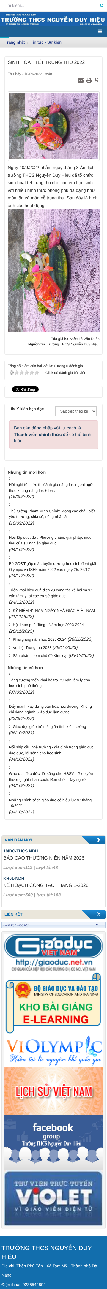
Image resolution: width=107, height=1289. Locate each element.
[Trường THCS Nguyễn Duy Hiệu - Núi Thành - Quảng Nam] (53, 19)
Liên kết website (16, 925)
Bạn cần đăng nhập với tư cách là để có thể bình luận (52, 434)
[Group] (53, 1142)
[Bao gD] (53, 952)
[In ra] (89, 80)
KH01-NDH (13, 878)
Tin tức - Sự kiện (46, 42)
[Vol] (53, 1050)
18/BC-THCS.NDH (20, 851)
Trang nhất (15, 42)
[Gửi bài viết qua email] (81, 80)
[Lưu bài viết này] (97, 80)
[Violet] (53, 1198)
